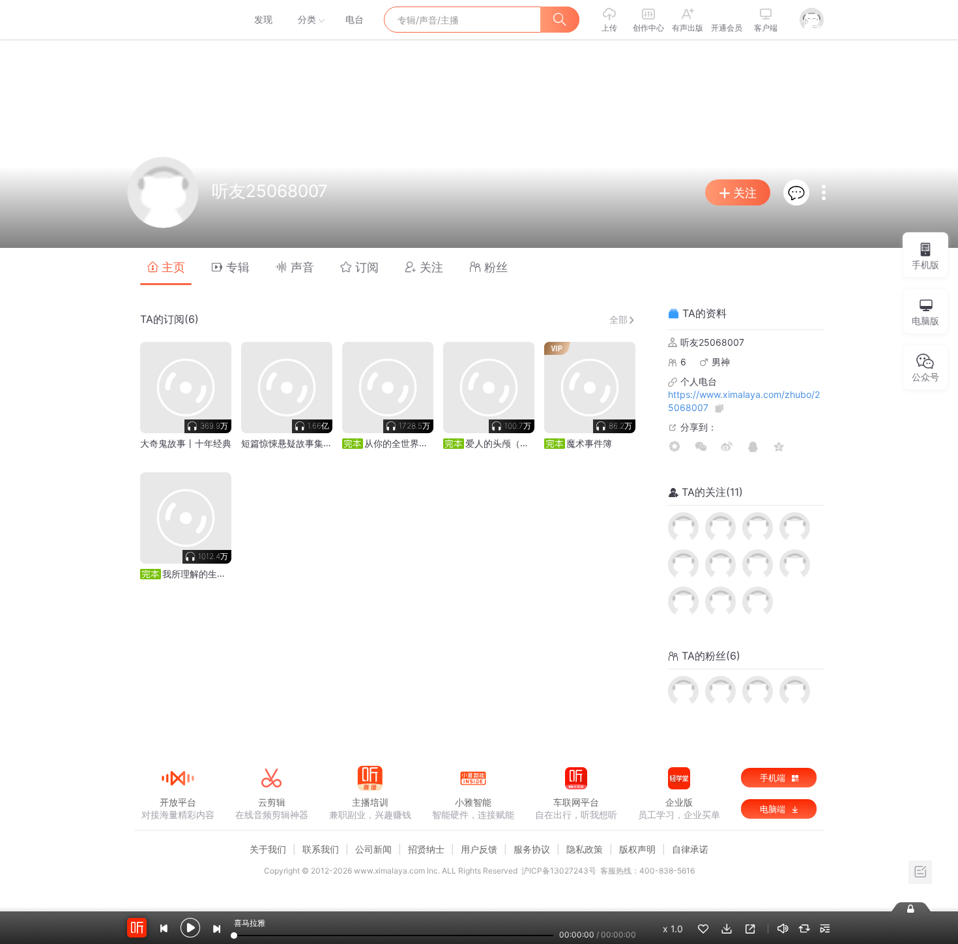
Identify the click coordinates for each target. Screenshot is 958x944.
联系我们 (320, 849)
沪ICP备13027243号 (558, 870)
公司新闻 (373, 849)
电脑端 (774, 809)
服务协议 (532, 849)
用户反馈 (479, 849)
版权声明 (637, 849)
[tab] (166, 266)
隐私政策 (584, 849)
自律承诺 (690, 849)
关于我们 (268, 849)
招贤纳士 (426, 849)
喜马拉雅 (177, 19)
